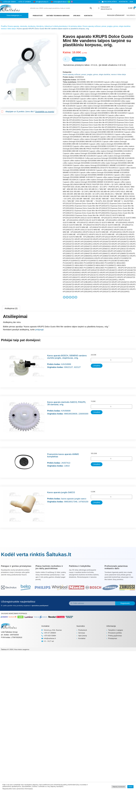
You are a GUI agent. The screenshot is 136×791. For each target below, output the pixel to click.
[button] (64, 297)
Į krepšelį (79, 59)
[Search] (90, 8)
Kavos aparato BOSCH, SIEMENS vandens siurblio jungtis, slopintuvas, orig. (67, 356)
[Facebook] (99, 1)
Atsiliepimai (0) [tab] (11, 308)
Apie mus (76, 15)
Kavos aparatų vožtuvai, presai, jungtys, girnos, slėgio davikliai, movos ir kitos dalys (94, 74)
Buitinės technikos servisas (57, 15)
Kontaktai (88, 15)
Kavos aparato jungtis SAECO (61, 492)
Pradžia (4, 26)
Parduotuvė (38, 15)
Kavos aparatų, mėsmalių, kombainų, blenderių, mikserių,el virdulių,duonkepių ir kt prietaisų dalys (45, 26)
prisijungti (39, 329)
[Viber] (72, 2)
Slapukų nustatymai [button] (119, 786)
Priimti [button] (130, 786)
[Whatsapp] (69, 2)
